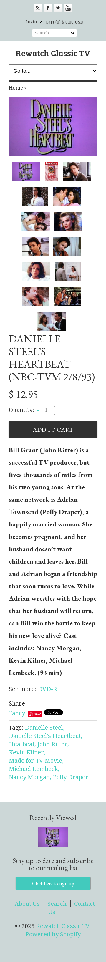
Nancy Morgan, (30, 777)
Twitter (58, 8)
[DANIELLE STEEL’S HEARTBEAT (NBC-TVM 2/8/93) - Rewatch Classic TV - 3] (77, 171)
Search (42, 33)
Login (31, 21)
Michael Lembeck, (34, 768)
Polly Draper (70, 777)
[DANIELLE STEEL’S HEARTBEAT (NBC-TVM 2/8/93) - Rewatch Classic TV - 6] (35, 221)
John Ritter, (53, 744)
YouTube (68, 8)
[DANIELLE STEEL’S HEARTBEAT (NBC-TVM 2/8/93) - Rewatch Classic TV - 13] (67, 296)
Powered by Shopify (53, 934)
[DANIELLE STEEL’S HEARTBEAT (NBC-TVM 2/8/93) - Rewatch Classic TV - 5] (67, 196)
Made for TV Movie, (36, 760)
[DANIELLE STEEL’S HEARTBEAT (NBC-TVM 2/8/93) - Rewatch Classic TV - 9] (67, 246)
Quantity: (21, 409)
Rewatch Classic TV (53, 53)
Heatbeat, (22, 744)
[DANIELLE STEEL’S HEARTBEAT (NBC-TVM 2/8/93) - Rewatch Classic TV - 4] (35, 196)
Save (37, 714)
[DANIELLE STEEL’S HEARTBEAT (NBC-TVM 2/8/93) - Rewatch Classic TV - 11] (68, 271)
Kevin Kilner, (27, 752)
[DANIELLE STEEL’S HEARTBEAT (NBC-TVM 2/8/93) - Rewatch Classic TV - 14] (51, 321)
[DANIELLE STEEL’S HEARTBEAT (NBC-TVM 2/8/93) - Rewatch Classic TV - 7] (68, 221)
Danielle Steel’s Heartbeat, (45, 735)
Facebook (48, 8)
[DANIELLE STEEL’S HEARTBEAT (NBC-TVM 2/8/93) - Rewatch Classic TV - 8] (35, 246)
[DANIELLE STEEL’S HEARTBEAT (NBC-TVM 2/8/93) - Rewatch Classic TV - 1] (53, 126)
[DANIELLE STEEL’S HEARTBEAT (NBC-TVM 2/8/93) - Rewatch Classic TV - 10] (36, 271)
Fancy (17, 713)
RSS (38, 8)
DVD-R (47, 689)
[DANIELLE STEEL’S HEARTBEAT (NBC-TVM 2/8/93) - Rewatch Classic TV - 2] (51, 171)
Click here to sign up (53, 883)
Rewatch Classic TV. (63, 926)
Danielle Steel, (44, 727)
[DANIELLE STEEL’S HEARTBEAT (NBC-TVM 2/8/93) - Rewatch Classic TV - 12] (35, 296)
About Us (27, 903)
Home (16, 88)
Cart (64, 22)
